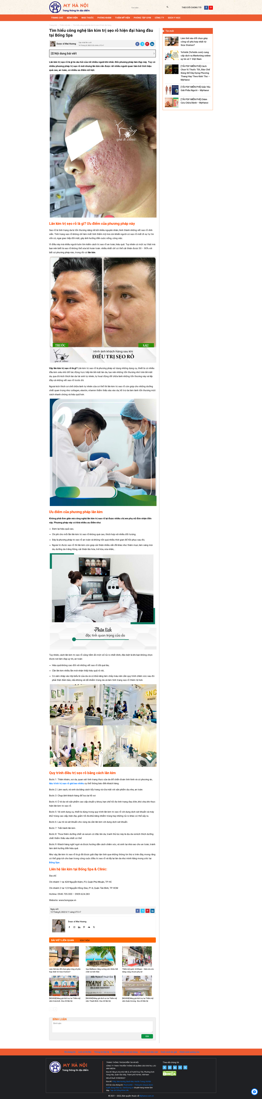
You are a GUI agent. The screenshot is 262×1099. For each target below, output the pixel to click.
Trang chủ (53, 25)
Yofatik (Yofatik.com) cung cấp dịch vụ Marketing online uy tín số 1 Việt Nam (196, 55)
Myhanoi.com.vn (147, 1096)
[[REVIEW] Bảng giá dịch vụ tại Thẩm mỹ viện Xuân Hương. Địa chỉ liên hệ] (139, 986)
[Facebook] (137, 44)
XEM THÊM (85, 940)
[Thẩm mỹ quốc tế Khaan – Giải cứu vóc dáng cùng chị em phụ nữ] (139, 956)
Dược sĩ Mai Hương (66, 43)
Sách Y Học (174, 18)
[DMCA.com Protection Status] (169, 1075)
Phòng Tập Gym (142, 18)
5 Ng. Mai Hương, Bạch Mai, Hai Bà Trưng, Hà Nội (131, 1081)
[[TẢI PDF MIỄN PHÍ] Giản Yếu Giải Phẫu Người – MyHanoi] (171, 90)
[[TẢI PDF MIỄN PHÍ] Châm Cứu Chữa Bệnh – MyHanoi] (171, 102)
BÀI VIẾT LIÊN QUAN (62, 940)
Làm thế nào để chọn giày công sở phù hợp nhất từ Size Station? (194, 41)
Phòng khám (104, 18)
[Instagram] (75, 927)
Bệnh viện (72, 18)
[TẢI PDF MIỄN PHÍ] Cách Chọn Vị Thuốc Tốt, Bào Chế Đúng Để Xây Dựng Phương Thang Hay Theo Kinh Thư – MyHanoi (195, 73)
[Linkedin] (152, 44)
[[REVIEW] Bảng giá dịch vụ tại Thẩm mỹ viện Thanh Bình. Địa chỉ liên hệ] (102, 986)
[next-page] (55, 1009)
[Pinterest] (147, 44)
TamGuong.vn (127, 1088)
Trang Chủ (57, 18)
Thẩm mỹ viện (122, 18)
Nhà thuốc (87, 18)
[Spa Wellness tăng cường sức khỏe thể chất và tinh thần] (102, 956)
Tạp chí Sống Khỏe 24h (119, 1090)
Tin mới (169, 30)
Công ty (159, 18)
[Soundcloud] (90, 927)
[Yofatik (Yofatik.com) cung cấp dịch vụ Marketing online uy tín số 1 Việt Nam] (171, 55)
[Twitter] (142, 44)
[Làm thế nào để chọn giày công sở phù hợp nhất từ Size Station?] (66, 956)
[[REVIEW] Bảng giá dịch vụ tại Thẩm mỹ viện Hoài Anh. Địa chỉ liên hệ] (66, 986)
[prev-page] (51, 1009)
